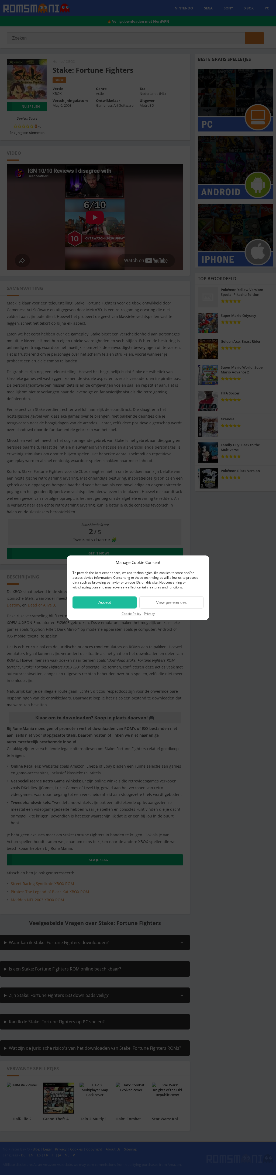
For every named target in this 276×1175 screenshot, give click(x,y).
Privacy (149, 613)
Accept (104, 602)
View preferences (171, 602)
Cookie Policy (131, 613)
